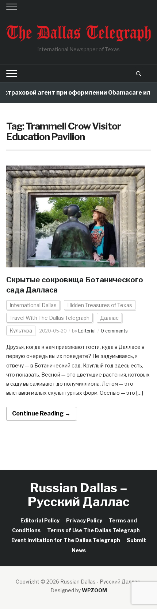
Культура (20, 330)
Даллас (109, 318)
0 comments (114, 331)
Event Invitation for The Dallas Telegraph (65, 540)
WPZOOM (94, 590)
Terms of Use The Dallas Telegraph (93, 530)
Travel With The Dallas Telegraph (49, 318)
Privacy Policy (84, 520)
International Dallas (33, 305)
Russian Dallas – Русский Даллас (79, 494)
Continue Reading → (41, 413)
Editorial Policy (40, 520)
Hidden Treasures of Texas (99, 305)
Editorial (87, 331)
